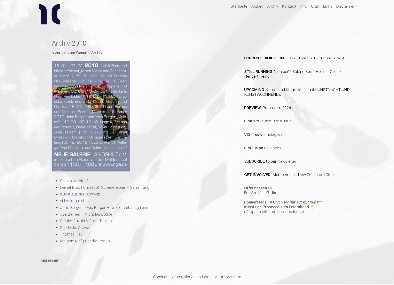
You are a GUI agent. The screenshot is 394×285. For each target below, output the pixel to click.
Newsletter (286, 161)
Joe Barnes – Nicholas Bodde (86, 214)
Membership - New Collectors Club (303, 174)
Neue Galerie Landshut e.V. (194, 277)
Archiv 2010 (69, 43)
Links (327, 6)
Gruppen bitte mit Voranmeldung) (274, 211)
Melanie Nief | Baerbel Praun (85, 241)
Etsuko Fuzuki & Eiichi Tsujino (86, 220)
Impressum (231, 277)
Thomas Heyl (71, 234)
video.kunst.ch (72, 200)
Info (303, 6)
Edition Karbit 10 (74, 180)
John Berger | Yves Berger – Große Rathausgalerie (104, 207)
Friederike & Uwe (74, 227)
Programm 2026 (276, 107)
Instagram (263, 134)
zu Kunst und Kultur (267, 121)
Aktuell (257, 6)
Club (315, 6)
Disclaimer (345, 6)
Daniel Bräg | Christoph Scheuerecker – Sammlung (104, 187)
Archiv (272, 6)
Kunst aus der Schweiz (80, 194)
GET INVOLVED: (258, 174)
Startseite (239, 6)
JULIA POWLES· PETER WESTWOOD (316, 58)
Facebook (262, 148)
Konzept (289, 6)
